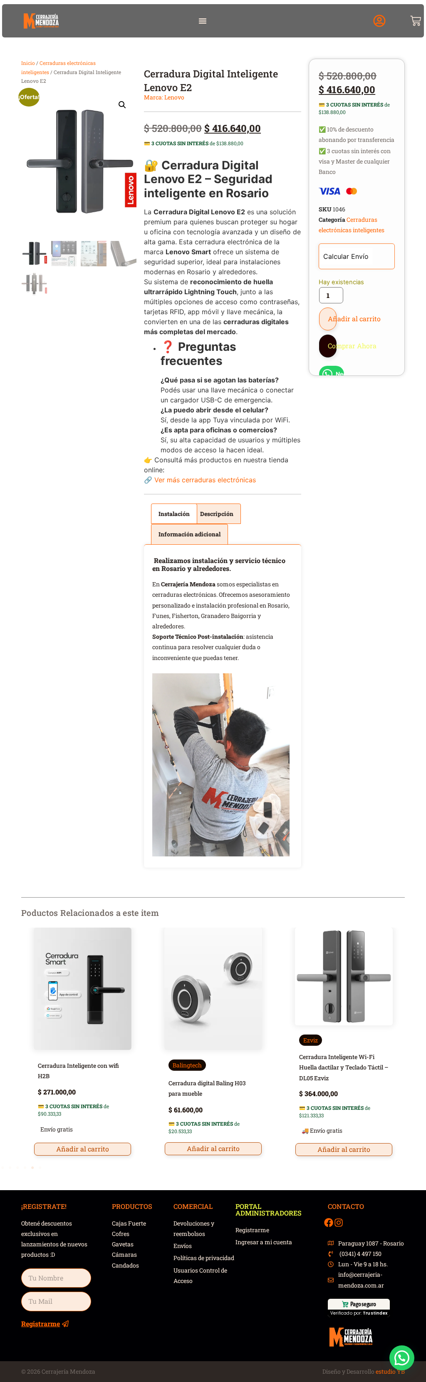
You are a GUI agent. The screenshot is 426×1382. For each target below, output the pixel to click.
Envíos (182, 1246)
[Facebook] (328, 1222)
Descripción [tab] (216, 514)
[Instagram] (338, 1222)
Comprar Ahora (332, 345)
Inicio (28, 63)
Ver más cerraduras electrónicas (205, 480)
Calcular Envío (346, 256)
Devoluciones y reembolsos (193, 1228)
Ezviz (310, 1040)
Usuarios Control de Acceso (200, 1275)
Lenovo (174, 97)
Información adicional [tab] (189, 534)
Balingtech (187, 1065)
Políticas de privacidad (203, 1258)
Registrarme (252, 1230)
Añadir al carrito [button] (82, 1148)
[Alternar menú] (202, 21)
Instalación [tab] (174, 514)
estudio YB (390, 1371)
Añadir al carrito (332, 318)
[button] (379, 21)
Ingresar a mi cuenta (263, 1242)
